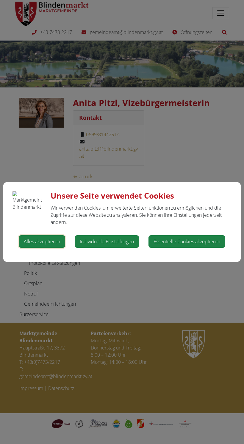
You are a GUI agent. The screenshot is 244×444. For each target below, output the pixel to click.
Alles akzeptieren (42, 241)
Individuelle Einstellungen (107, 241)
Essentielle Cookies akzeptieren (187, 241)
